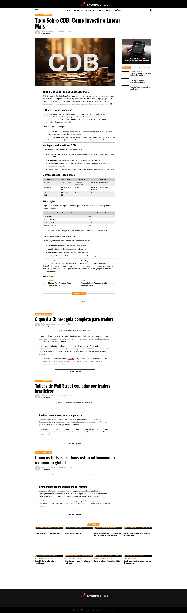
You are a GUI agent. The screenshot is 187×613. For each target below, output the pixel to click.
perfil (94, 266)
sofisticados (86, 419)
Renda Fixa (109, 10)
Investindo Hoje (90, 10)
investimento (92, 96)
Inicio (68, 10)
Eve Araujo (46, 33)
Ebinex (43, 346)
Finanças (100, 10)
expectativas (77, 496)
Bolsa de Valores (78, 10)
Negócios (117, 10)
